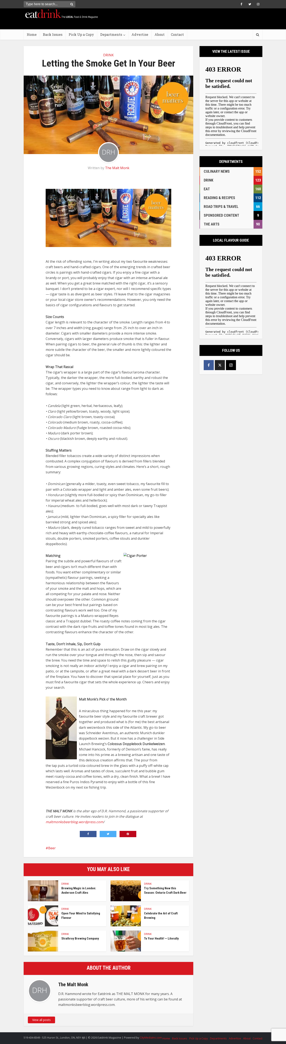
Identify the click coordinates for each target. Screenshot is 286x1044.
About (160, 34)
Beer (52, 848)
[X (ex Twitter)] (220, 365)
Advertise (139, 34)
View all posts (41, 1020)
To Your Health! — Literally (161, 938)
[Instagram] (231, 365)
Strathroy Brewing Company (80, 938)
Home (32, 34)
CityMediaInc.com (151, 1037)
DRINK (108, 55)
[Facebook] (209, 365)
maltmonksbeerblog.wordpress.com (74, 822)
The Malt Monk (117, 168)
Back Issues (52, 34)
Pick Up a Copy (81, 34)
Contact (177, 34)
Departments (111, 34)
